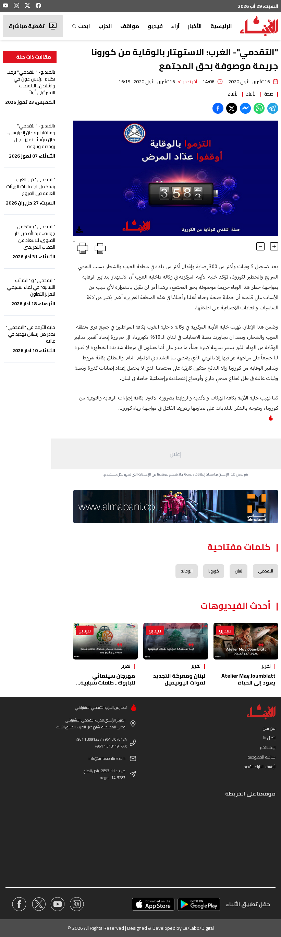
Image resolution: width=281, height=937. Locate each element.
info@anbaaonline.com (106, 758)
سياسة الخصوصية (262, 757)
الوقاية (187, 571)
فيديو (155, 26)
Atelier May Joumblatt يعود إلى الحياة (248, 679)
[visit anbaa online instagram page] (77, 904)
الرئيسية (221, 26)
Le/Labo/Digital (198, 928)
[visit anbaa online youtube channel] (57, 904)
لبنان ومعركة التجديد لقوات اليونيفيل (179, 679)
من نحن (269, 728)
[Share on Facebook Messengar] (245, 108)
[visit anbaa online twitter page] (38, 904)
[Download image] (79, 229)
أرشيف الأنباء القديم (260, 766)
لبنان (238, 571)
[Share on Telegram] (272, 108)
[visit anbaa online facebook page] (19, 904)
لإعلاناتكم (268, 747)
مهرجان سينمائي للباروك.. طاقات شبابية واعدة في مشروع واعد (107, 682)
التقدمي (265, 571)
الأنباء (251, 93)
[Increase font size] (274, 246)
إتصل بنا (269, 738)
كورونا (213, 571)
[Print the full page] (99, 247)
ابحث (84, 26)
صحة (268, 93)
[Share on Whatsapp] (259, 108)
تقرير (266, 666)
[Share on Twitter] (231, 108)
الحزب (105, 26)
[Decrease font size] (260, 246)
